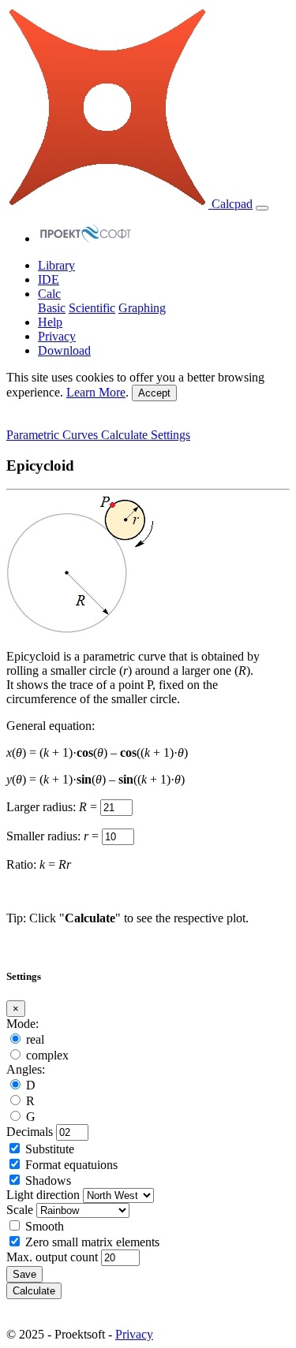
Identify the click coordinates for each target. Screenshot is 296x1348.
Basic (52, 308)
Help (50, 322)
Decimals (29, 1131)
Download (64, 350)
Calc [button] (49, 293)
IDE (48, 279)
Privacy (57, 336)
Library (56, 265)
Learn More (96, 392)
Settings (170, 434)
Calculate (126, 434)
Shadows (48, 1180)
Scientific (92, 308)
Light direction (43, 1194)
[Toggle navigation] (262, 208)
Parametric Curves (53, 434)
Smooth (44, 1226)
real (35, 1039)
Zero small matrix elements (92, 1242)
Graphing (142, 308)
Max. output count (52, 1257)
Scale (19, 1209)
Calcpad (230, 203)
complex (47, 1055)
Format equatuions (71, 1164)
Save (24, 1274)
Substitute (49, 1149)
